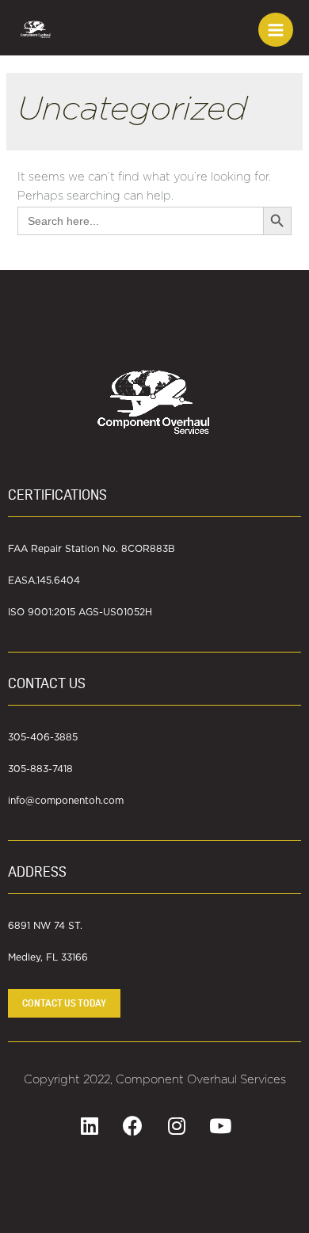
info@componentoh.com (66, 800)
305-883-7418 (40, 769)
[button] (64, 1003)
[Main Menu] (275, 30)
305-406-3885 (43, 737)
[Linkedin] (89, 1126)
